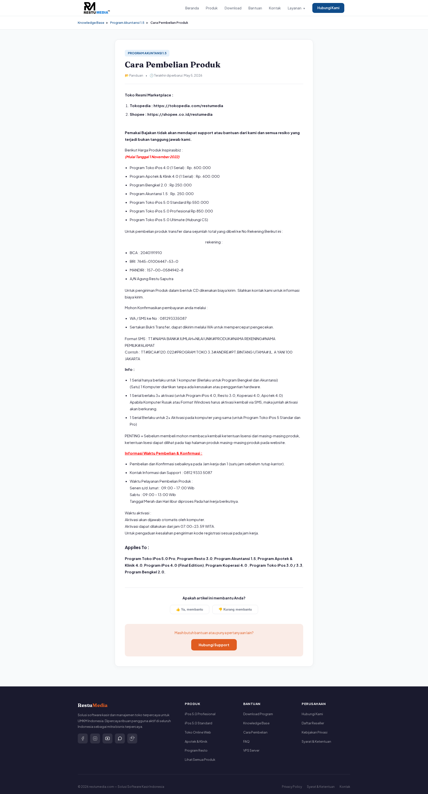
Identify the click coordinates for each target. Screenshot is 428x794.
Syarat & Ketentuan (316, 741)
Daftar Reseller (313, 723)
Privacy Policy (292, 787)
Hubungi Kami (328, 8)
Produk (212, 8)
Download (233, 8)
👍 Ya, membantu (189, 609)
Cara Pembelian (255, 732)
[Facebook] (83, 738)
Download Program (258, 714)
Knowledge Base (91, 23)
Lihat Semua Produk (200, 760)
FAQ (246, 741)
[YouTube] (107, 738)
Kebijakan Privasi (314, 732)
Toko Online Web (198, 732)
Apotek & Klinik (196, 741)
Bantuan (255, 8)
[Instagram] (95, 738)
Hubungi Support (214, 645)
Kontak (275, 8)
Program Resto (196, 750)
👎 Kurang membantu (235, 609)
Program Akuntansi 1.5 (127, 23)
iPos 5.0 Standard (198, 723)
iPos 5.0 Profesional (200, 714)
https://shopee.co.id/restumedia (180, 114)
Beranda (192, 8)
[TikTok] (132, 738)
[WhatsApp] (120, 738)
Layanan (296, 8)
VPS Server (251, 750)
